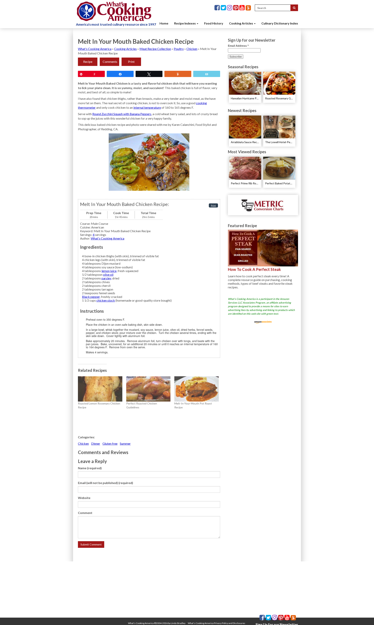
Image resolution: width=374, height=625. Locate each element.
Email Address (238, 45)
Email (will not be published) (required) (105, 483)
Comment (85, 513)
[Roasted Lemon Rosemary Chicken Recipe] (100, 389)
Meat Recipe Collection (155, 49)
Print (131, 61)
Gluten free (109, 443)
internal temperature (147, 107)
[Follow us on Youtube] (242, 8)
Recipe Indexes (185, 23)
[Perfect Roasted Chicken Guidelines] (148, 389)
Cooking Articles (241, 23)
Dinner (95, 443)
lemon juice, (109, 271)
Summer (125, 443)
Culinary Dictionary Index (279, 23)
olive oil (108, 274)
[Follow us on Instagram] (230, 8)
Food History (213, 23)
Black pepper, (91, 296)
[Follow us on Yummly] (248, 8)
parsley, (106, 278)
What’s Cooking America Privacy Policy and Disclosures (216, 623)
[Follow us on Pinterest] (236, 8)
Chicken (191, 49)
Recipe (87, 61)
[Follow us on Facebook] (217, 8)
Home (164, 23)
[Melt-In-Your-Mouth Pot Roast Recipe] (196, 389)
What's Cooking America (94, 49)
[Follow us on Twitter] (224, 8)
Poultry (179, 49)
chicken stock (105, 300)
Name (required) (90, 468)
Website (84, 498)
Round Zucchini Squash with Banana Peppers (121, 114)
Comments (110, 61)
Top (364, 615)
